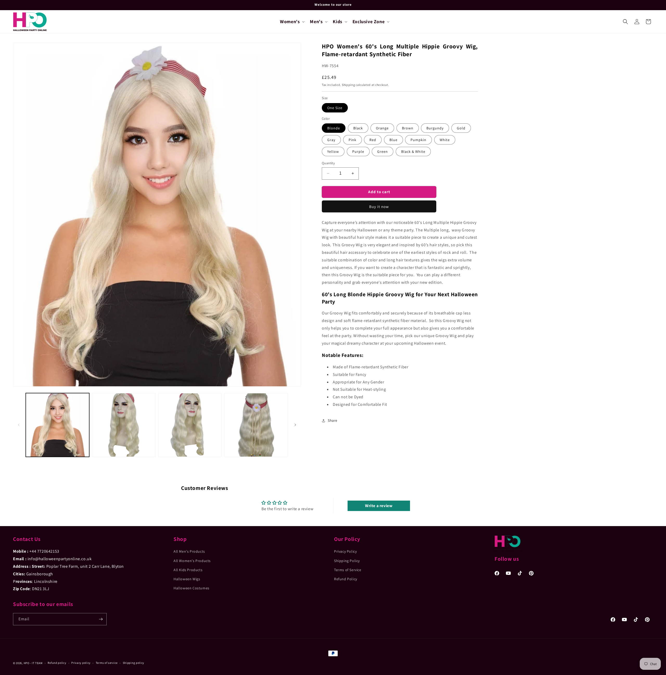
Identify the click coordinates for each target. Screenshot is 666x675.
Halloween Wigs (187, 579)
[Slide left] (18, 425)
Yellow (333, 151)
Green (382, 151)
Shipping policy (133, 663)
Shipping (348, 85)
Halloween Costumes (191, 588)
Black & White (413, 151)
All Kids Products (188, 569)
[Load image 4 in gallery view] (256, 425)
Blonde (333, 128)
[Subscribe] (100, 619)
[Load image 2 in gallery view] (123, 425)
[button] (292, 21)
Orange (382, 128)
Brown (407, 128)
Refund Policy (345, 579)
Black (358, 128)
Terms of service (107, 663)
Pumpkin (418, 139)
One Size (334, 107)
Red (372, 139)
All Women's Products (192, 560)
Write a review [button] (378, 505)
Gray (331, 139)
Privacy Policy (345, 551)
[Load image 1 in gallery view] (57, 425)
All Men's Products (189, 551)
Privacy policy (81, 663)
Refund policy (57, 663)
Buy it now (379, 206)
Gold (461, 128)
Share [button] (332, 420)
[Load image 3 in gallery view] (190, 425)
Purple (358, 151)
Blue (393, 139)
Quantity (328, 163)
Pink (352, 139)
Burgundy (435, 128)
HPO (26, 663)
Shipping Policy (347, 560)
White (445, 139)
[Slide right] (295, 425)
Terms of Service (347, 569)
